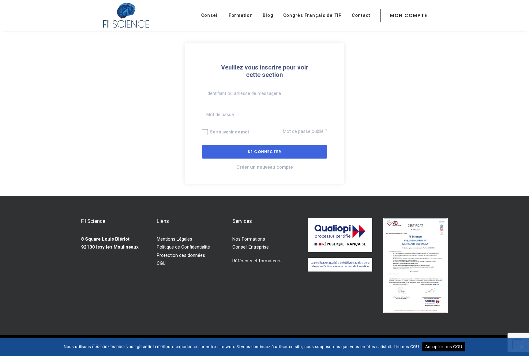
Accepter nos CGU (443, 346)
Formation (241, 15)
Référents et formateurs (257, 261)
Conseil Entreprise (250, 247)
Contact (361, 15)
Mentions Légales (174, 239)
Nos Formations (248, 239)
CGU (161, 263)
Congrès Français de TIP (312, 15)
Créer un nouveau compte (264, 167)
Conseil (210, 15)
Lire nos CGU (406, 346)
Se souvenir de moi (229, 131)
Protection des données (181, 255)
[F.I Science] (126, 15)
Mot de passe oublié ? (305, 131)
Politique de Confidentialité (183, 247)
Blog (268, 15)
